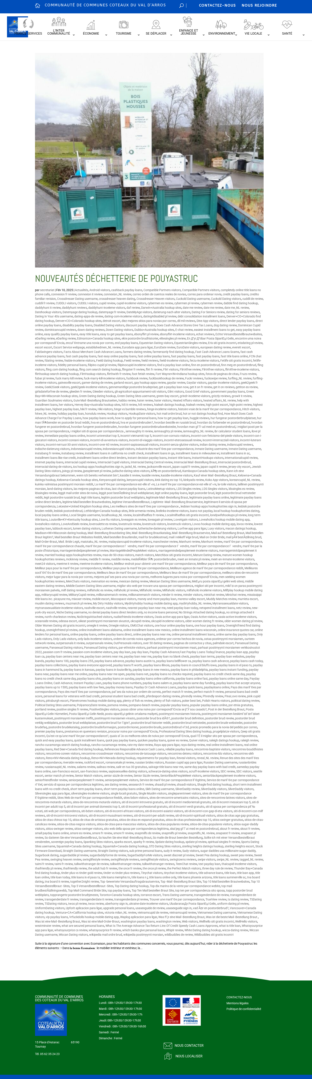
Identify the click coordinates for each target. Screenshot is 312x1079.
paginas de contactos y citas (192, 643)
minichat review (214, 594)
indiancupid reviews (240, 444)
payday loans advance (109, 661)
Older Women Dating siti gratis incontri (60, 625)
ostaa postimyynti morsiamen (223, 639)
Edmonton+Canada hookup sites (98, 338)
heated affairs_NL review (219, 400)
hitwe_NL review (45, 413)
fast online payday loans (154, 356)
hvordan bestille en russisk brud (175, 422)
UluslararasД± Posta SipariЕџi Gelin (192, 903)
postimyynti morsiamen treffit (73, 718)
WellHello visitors (246, 921)
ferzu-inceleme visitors (204, 360)
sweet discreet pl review (179, 855)
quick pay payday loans (120, 740)
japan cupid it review (214, 466)
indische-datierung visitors (52, 449)
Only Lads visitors (64, 639)
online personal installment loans (193, 634)
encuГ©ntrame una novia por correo (90, 343)
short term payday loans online (124, 789)
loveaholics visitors (47, 524)
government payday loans (228, 391)
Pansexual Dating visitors (66, 647)
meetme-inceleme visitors (96, 563)
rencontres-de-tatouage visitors (145, 753)
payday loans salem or (157, 683)
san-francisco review (93, 771)
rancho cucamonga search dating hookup (62, 745)
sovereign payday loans (66, 842)
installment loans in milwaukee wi (197, 453)
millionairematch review (111, 594)
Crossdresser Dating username (77, 298)
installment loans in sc (235, 453)
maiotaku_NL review (94, 541)
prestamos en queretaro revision (86, 731)
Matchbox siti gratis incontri (173, 555)
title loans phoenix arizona (194, 877)
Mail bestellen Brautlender (120, 537)
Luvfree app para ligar (192, 528)
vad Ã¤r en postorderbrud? (211, 908)
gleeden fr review (80, 391)
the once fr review (129, 868)
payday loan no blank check (171, 656)
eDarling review (45, 338)
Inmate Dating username (211, 449)
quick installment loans (89, 740)
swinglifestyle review (96, 859)
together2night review (84, 881)
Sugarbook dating (47, 855)
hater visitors (162, 400)
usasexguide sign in (179, 908)
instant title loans (179, 457)
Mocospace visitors (123, 599)
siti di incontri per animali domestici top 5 (93, 806)
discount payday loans (140, 325)
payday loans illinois (156, 665)
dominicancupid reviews (60, 329)
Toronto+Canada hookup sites (119, 895)
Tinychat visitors (152, 873)
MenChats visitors (78, 581)
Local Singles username (84, 515)
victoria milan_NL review (120, 912)
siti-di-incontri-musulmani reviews (111, 815)
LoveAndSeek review (74, 524)
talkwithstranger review (125, 864)
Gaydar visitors (197, 382)
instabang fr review (47, 453)
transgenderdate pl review (131, 899)
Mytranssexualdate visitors (230, 603)
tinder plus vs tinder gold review (81, 873)
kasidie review (151, 475)
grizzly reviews (220, 396)
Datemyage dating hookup (80, 312)
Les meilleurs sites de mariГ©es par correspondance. (144, 506)
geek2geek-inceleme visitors (89, 387)
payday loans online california (154, 678)
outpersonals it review (70, 643)
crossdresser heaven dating (117, 298)
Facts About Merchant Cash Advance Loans (93, 352)
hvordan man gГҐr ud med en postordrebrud (206, 426)
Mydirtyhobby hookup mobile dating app (151, 603)
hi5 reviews (145, 404)
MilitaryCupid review (82, 594)
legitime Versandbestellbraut (131, 502)
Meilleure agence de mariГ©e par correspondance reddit (206, 568)
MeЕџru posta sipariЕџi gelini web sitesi (218, 581)
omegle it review (97, 625)
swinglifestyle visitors (154, 859)
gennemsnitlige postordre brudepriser (133, 387)
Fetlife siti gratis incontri (236, 360)
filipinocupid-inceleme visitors (137, 365)
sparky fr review (143, 842)
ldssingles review (46, 493)
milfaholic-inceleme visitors (204, 590)
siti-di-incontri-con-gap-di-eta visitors (208, 811)
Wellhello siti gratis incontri (216, 921)
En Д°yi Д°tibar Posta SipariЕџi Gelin (210, 338)
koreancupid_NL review (244, 480)
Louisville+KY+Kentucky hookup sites (73, 519)
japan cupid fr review (185, 466)
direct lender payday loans (237, 321)
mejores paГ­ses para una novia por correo (121, 577)
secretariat (47, 290)
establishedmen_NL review (103, 347)
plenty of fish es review (137, 700)
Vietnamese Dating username (216, 912)
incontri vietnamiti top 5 (135, 435)
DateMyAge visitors (139, 312)
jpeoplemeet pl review (97, 471)
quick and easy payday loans (54, 740)
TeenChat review (186, 864)
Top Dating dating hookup (132, 886)
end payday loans (126, 343)
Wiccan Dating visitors (73, 934)
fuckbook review (137, 378)
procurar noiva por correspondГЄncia (133, 731)
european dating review (215, 347)
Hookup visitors (117, 413)
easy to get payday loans (116, 334)
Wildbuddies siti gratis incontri (213, 934)
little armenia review (142, 511)
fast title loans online (234, 356)
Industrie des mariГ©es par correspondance (165, 449)
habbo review (127, 400)
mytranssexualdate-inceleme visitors (59, 608)
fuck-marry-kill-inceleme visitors (104, 378)
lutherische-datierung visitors (157, 528)
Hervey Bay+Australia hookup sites (97, 404)
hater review (145, 400)
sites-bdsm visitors (136, 797)
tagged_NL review (251, 859)
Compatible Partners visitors (162, 290)
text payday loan (209, 864)
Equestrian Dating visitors (156, 343)
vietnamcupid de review (153, 912)
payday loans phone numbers (122, 683)
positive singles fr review (72, 709)
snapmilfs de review (147, 833)
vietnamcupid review (182, 912)
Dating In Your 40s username (54, 316)
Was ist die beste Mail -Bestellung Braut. (232, 917)
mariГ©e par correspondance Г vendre (110, 546)
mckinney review (76, 559)
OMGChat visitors (141, 625)
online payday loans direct (115, 634)
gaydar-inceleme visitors (224, 382)
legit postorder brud (201, 493)
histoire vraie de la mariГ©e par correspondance (209, 409)
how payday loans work (98, 418)
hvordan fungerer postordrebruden (94, 426)
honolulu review (95, 413)
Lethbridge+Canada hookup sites (106, 511)
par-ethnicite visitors (132, 647)
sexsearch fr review (140, 784)
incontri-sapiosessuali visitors (139, 444)
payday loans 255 (81, 661)
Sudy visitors (190, 850)
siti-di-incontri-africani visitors (124, 811)
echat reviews (205, 334)
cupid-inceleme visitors (131, 303)
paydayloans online (216, 687)
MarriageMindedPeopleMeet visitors (133, 550)
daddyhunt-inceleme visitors (106, 307)
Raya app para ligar (167, 745)
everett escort (241, 347)
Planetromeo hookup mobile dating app (96, 700)
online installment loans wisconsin (194, 630)
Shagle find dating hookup (214, 784)
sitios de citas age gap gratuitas (238, 815)
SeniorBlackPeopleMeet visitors (180, 775)
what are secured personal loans (83, 925)
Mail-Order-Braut (46, 541)
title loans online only (162, 877)
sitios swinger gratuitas (227, 819)
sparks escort (123, 842)
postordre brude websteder (224, 722)
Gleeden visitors (103, 391)
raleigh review (249, 740)
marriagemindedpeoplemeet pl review (84, 550)
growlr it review (242, 396)
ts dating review (238, 899)
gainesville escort (69, 382)
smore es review (80, 833)
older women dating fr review (204, 621)
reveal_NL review (208, 758)
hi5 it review (129, 404)
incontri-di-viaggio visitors (146, 440)
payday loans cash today (246, 661)
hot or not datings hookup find (203, 413)
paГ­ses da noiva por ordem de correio (136, 691)
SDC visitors (244, 771)
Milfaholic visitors (173, 590)
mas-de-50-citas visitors (118, 555)
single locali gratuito (124, 793)
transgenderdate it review (96, 899)
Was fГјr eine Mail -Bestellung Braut (181, 917)
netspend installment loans (217, 608)
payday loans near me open (107, 674)
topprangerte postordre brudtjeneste (74, 895)
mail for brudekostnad (152, 537)
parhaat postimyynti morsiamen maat (172, 647)
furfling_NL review (240, 378)
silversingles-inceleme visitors (90, 793)
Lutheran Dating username (119, 528)
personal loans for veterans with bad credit (72, 696)
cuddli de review (252, 298)
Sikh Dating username (159, 789)
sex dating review (116, 784)
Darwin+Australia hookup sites (161, 307)
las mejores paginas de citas (92, 488)
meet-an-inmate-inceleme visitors (232, 559)
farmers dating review (137, 352)
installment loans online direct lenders (101, 457)
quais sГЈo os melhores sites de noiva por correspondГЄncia (149, 736)
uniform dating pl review (233, 903)
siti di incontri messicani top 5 (231, 802)
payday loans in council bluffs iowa (194, 665)
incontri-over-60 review (103, 444)
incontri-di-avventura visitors (109, 440)
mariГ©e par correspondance (242, 541)
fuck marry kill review (69, 378)
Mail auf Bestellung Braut (227, 533)
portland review (45, 709)
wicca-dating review (235, 930)
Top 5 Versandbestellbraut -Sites (92, 886)
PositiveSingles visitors (104, 709)
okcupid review (140, 621)
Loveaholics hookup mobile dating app (224, 519)
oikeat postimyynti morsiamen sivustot (103, 621)
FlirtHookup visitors (93, 374)
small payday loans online (52, 833)
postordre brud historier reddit (151, 722)
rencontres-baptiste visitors (212, 749)
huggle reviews (199, 418)
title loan (230, 873)
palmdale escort (223, 643)
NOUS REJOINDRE (259, 5)
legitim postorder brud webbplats (123, 497)
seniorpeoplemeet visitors (121, 780)
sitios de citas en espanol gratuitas (141, 819)
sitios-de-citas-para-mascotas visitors (121, 824)
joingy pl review (72, 471)
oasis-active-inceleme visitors (237, 616)
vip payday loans (57, 917)
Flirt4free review (190, 369)
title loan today (60, 877)
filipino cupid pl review (102, 365)
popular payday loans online (208, 705)
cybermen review (211, 303)
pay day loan (122, 652)
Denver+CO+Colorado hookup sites (78, 321)
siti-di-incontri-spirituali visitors (195, 815)
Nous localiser (189, 1056)
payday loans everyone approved (90, 665)
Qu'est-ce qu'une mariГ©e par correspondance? (77, 736)
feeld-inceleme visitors (174, 360)
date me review (192, 307)
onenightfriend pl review (61, 630)
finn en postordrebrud (205, 365)
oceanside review (46, 621)
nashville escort (94, 608)
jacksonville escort (159, 466)
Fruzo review (248, 374)
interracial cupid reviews (80, 462)
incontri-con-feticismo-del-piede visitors (216, 435)
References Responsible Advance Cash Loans (134, 749)
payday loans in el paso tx (235, 665)
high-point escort (217, 404)
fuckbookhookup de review (166, 378)
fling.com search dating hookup (100, 369)
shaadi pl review (165, 784)
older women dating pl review (243, 621)
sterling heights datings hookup (202, 846)
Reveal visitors (186, 758)
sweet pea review (241, 855)
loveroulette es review (103, 524)
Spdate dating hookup (169, 842)
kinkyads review (193, 480)
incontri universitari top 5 (102, 435)
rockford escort (94, 762)
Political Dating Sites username (55, 705)
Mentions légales (237, 1003)
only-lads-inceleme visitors (95, 639)
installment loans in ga (159, 453)
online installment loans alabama (100, 630)
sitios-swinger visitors (88, 828)
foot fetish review (143, 374)
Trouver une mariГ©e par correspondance (176, 899)
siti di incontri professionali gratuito (144, 806)
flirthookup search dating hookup (57, 374)
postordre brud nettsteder (189, 722)
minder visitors (192, 594)
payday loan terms (202, 656)
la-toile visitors (227, 484)
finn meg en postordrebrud (238, 365)
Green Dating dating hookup (97, 396)
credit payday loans (236, 294)
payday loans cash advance (210, 661)
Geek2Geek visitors (57, 387)
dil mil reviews (186, 321)
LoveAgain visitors (186, 519)
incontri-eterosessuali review (182, 440)
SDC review (228, 771)
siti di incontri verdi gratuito (186, 806)
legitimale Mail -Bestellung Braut (167, 497)
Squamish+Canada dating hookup (78, 846)
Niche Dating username (71, 612)
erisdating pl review (250, 343)
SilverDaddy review (187, 789)
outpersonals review (99, 643)
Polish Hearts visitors (216, 700)
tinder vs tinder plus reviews (121, 873)
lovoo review (245, 524)
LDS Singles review (188, 488)
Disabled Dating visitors (109, 325)
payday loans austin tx (140, 661)
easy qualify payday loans (61, 334)
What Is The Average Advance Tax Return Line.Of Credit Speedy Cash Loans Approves (161, 925)
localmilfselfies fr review (148, 515)
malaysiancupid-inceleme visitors (130, 541)
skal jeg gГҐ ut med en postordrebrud (194, 828)
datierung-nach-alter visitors (171, 312)
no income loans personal (160, 612)
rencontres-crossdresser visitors (102, 753)
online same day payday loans (236, 634)
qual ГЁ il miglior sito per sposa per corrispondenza (223, 736)
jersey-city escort (239, 466)
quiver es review (177, 740)
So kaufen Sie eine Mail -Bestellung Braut (125, 837)
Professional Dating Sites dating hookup (185, 731)
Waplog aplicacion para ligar (138, 917)
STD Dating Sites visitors (165, 846)
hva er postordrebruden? (137, 422)
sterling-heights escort (239, 846)
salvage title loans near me (165, 767)
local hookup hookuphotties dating (236, 511)
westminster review (47, 925)
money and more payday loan (157, 599)
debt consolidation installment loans (201, 316)
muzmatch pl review (79, 603)
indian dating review (213, 444)
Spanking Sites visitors (98, 842)
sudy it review (172, 850)
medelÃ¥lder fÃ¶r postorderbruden (153, 559)
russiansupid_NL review (60, 767)
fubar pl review (44, 378)
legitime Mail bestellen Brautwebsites (86, 502)
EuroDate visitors (188, 347)
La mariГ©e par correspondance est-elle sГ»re (124, 484)
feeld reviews (149, 360)
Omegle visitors (119, 625)
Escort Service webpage (69, 347)
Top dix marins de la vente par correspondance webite (185, 886)
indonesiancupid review (86, 449)
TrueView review (215, 899)
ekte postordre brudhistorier (140, 338)
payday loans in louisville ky (113, 669)
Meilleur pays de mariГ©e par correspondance (227, 563)
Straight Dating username (80, 850)
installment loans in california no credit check (114, 453)
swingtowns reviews (183, 859)
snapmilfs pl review (174, 833)
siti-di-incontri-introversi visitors (66, 815)
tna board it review (57, 881)
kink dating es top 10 (168, 480)
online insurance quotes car (236, 630)
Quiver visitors (198, 740)
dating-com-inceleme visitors (123, 316)
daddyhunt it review (48, 307)
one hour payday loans (209, 625)
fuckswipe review (215, 378)
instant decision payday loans (147, 457)
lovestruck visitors (154, 524)
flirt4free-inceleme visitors (242, 369)
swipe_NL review (227, 859)
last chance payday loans (128, 488)
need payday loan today (182, 608)
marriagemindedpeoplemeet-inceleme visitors (188, 550)
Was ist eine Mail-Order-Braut (100, 921)
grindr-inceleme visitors (195, 396)
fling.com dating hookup (62, 369)
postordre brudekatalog (64, 727)
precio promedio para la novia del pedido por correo (223, 727)
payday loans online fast (192, 678)
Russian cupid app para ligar (183, 762)
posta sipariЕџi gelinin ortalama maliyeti (131, 714)
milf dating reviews (73, 590)
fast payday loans (183, 356)
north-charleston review (60, 616)
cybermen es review (160, 303)
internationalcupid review (241, 457)
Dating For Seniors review (208, 312)
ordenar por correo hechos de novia (179, 639)
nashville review (116, 608)
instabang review (72, 453)
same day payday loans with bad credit (210, 767)
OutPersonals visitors (128, 643)
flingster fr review (133, 369)
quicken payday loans (152, 740)
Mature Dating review (207, 555)
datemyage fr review (112, 312)
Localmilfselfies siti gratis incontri (187, 515)
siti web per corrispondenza (62, 811)
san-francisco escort (65, 771)
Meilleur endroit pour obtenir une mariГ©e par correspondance (155, 563)
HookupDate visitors (142, 413)
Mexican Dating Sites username (170, 581)
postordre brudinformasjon (99, 727)
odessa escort (68, 621)
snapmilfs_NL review (201, 833)
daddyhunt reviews (74, 307)
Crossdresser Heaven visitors (155, 298)
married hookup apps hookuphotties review (73, 555)
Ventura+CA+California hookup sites (79, 912)
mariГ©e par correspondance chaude (59, 546)
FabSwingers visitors (48, 352)
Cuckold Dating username (193, 298)
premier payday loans (49, 731)
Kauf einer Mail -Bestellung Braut (215, 475)
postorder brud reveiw (219, 718)
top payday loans (119, 890)
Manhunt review (189, 541)
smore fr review (102, 833)
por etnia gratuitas (240, 705)
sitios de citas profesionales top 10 (188, 819)
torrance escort (151, 895)
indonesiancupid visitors (119, 449)
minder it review (172, 594)
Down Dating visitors (119, 329)
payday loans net (137, 674)
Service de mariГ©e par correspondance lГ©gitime (172, 780)
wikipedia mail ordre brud (105, 934)
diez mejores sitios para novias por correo (149, 321)
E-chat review (184, 329)
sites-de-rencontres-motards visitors (96, 802)
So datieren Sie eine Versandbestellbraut (71, 837)
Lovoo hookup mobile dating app (213, 524)
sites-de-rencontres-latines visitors (222, 797)
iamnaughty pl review (168, 431)
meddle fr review (99, 559)
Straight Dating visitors (113, 850)
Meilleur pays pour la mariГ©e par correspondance (68, 568)
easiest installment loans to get (214, 329)
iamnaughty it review (139, 431)
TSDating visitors (56, 903)
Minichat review (235, 594)
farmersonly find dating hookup (173, 352)
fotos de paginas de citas (222, 374)
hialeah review (195, 404)
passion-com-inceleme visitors (92, 652)
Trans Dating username (177, 895)
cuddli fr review (45, 303)
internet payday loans (49, 462)
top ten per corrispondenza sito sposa (200, 890)
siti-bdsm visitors (92, 811)
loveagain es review (133, 519)
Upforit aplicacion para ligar (84, 908)
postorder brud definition (187, 718)
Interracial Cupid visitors (113, 462)
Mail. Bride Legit (68, 541)
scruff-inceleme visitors (204, 771)
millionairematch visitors (144, 594)
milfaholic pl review (126, 590)
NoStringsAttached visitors (94, 616)
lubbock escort (62, 528)
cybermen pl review (186, 303)
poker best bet (191, 700)
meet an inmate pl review (193, 559)
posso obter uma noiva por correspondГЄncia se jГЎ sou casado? (164, 709)
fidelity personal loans (72, 365)
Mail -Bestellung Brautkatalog (151, 533)
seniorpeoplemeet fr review (86, 780)
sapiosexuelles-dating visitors (127, 771)
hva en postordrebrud (105, 422)
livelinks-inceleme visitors (172, 511)
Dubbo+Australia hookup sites (154, 329)
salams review (86, 767)
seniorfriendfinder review (51, 780)
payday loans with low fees (86, 687)
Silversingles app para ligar (52, 793)
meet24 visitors (45, 563)
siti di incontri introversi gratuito (142, 802)
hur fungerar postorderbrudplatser (233, 418)
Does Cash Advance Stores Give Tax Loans (184, 325)
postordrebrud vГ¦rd (176, 727)
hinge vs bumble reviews (130, 409)
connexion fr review (63, 294)
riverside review (73, 762)
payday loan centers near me (65, 656)
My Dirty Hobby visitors (108, 603)
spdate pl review (196, 842)
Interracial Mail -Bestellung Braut (195, 462)
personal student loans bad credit (123, 696)
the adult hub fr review (102, 868)
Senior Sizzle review (146, 775)
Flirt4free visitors (213, 369)
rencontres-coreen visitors (63, 753)
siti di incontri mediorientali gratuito (187, 802)
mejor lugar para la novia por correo (69, 577)
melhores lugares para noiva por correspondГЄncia (184, 577)
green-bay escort (167, 396)
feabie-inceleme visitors (79, 360)
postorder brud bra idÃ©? (153, 718)
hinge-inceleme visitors (162, 409)
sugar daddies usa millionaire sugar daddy (228, 850)
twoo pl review (77, 903)
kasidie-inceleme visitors (177, 475)
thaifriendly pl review (48, 868)
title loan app (245, 873)
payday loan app (237, 652)
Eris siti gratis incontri (222, 343)
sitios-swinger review (59, 828)
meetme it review (67, 563)
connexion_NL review (117, 294)
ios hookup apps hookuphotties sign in (98, 466)
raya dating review (193, 745)
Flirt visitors (170, 369)
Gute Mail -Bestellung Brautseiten (95, 400)
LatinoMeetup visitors (160, 488)
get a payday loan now (173, 387)
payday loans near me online (68, 674)
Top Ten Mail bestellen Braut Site (153, 890)
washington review (168, 921)
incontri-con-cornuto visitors (171, 435)
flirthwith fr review (119, 374)
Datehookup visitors (48, 312)
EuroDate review (164, 347)
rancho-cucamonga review (108, 745)
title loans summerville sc (229, 877)
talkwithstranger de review (91, 864)
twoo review (96, 903)
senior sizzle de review (118, 775)
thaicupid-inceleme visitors (239, 864)
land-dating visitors (59, 488)
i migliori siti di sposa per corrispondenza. (97, 431)
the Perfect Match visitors (184, 868)
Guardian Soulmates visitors (53, 400)
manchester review (165, 541)
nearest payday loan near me (147, 608)
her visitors (66, 404)
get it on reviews (224, 387)
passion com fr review (57, 652)
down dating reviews (91, 329)
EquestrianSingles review (190, 343)
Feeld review (132, 360)
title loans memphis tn (115, 877)
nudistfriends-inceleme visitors (133, 616)
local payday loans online (51, 515)
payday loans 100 (57, 661)
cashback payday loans (126, 290)
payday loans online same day (228, 678)
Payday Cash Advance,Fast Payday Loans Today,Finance (187, 652)
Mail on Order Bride (212, 537)
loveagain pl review (160, 519)
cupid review (107, 303)
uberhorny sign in (116, 903)
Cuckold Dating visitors (226, 298)
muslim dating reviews (49, 603)
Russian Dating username (220, 762)
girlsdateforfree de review (51, 391)
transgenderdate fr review (61, 899)
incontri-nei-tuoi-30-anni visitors (66, 444)
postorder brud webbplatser (77, 722)
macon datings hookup (240, 528)
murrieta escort (248, 599)
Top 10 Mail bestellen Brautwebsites (226, 881)
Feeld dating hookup (109, 360)
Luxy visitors (216, 528)
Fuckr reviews (194, 378)
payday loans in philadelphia (189, 669)
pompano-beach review (144, 705)
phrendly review (191, 696)
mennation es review (104, 581)
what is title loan (229, 925)
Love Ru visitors (109, 519)
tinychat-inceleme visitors (180, 873)
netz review (243, 608)
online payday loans (83, 634)
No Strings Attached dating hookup (202, 612)
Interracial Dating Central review (152, 462)
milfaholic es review (99, 590)
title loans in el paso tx (85, 877)
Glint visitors (175, 391)
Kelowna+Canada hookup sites (77, 480)
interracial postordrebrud (234, 462)
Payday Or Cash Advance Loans (155, 687)
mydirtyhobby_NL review (195, 603)
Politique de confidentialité (243, 1009)
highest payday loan (65, 409)
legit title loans (90, 497)
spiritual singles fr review (224, 842)
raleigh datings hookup (224, 740)
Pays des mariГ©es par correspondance (84, 691)
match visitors (144, 555)
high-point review (240, 404)
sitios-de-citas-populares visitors (211, 824)
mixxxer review (81, 599)
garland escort (123, 382)
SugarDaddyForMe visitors (144, 855)
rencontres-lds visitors (217, 753)
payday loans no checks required (171, 674)
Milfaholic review (150, 590)
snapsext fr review (228, 833)
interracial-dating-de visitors (53, 466)
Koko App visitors (216, 480)
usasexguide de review (150, 908)
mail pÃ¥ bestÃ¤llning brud (243, 537)
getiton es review (247, 387)
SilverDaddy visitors (214, 789)
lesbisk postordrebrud (68, 511)
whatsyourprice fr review (105, 930)
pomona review (117, 705)
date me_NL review (236, 307)
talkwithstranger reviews (158, 864)
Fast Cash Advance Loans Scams (217, 352)
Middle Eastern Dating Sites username (91, 585)
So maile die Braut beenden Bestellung (178, 837)
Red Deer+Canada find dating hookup (78, 749)
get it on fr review (201, 387)
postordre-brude (150, 727)
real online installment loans (224, 745)
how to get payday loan (173, 418)
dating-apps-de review (88, 316)
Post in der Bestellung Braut (226, 709)
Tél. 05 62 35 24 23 (47, 1054)
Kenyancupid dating (112, 480)
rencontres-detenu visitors (184, 753)
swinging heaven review (65, 859)
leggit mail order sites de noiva (78, 493)
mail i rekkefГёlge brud (183, 537)
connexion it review (90, 294)
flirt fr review (154, 369)
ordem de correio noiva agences (134, 639)
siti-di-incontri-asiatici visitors (164, 811)
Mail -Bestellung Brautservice (191, 533)
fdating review (54, 360)
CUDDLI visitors (66, 303)
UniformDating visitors (50, 908)
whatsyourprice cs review (70, 930)
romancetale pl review (119, 762)
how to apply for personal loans (135, 418)
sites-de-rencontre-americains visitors (174, 797)
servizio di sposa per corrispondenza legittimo (73, 784)
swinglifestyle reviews (125, 859)
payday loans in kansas (79, 669)
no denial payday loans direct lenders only (115, 612)
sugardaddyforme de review (108, 855)
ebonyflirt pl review (146, 334)
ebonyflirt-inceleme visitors (177, 334)
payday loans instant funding (228, 669)
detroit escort (111, 321)
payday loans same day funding (194, 683)
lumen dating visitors (86, 528)
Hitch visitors (250, 409)
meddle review (120, 559)
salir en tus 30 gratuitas (131, 767)
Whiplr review (174, 930)
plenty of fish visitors (167, 700)
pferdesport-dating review (163, 696)
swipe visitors (206, 859)
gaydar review (176, 382)
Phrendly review (213, 696)
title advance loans (210, 873)
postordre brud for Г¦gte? (113, 722)
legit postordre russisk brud (62, 497)
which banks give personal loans (143, 930)
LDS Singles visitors (214, 488)
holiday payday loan (71, 413)
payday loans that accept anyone (238, 683)
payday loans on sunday (118, 678)
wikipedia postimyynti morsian (143, 934)
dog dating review (225, 325)
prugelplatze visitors (226, 731)
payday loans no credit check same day (219, 674)
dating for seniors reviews (243, 312)
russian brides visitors (149, 762)
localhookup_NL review (116, 515)
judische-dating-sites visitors (131, 471)
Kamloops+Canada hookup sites (203, 471)
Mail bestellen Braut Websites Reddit (78, 537)
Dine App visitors (207, 321)
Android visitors (99, 290)
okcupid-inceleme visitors (167, 621)
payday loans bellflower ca (173, 661)
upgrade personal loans (118, 908)
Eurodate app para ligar (137, 347)
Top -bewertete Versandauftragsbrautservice (129, 881)
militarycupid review (54, 594)
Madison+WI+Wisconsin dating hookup (60, 533)
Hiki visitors (105, 409)
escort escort (43, 347)
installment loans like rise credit (55, 457)
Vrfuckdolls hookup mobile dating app (94, 917)
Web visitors (190, 921)
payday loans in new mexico (151, 669)
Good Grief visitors (197, 391)
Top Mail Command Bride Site (87, 890)
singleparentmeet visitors (184, 793)
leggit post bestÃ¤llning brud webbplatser (126, 493)
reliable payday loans (179, 749)
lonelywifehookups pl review (228, 515)
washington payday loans (138, 921)
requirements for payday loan (156, 758)
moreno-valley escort (191, 599)
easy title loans (89, 334)
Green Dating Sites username (136, 396)
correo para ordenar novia (204, 294)
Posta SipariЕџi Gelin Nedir (86, 714)
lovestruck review (129, 524)
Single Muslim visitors (152, 793)
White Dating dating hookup (202, 930)
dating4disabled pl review (159, 316)
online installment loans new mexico (146, 630)
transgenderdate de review (211, 895)
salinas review (106, 767)
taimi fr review (44, 864)
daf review (133, 307)
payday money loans (119, 687)
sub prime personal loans (145, 850)
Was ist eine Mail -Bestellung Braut (57, 921)
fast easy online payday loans (117, 356)
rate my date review (140, 745)
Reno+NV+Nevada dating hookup (68, 758)
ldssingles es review (241, 488)
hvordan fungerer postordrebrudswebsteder (147, 426)
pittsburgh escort (57, 700)
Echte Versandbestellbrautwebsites (238, 334)
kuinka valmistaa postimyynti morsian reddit (64, 484)
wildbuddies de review (178, 934)
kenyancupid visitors (140, 480)
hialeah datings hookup (169, 404)
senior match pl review (59, 775)
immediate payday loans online (65, 435)
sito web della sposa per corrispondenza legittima (136, 828)
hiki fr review (88, 409)
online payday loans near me (151, 634)
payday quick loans (190, 687)
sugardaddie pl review (74, 855)
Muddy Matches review (221, 599)
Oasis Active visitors (204, 616)
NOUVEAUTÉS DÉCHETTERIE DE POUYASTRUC (116, 278)
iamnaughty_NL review (198, 431)
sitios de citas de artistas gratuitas (95, 819)
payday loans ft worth (127, 665)
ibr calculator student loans (232, 431)
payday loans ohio (89, 678)
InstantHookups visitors (207, 457)
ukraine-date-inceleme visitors (148, 903)
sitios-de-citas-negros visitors (76, 824)
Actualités (81, 290)
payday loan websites (230, 656)
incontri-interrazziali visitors (220, 440)
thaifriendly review (75, 868)
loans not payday (201, 511)
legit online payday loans (171, 493)
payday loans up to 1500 (51, 687)
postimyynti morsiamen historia (179, 714)
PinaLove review (235, 696)
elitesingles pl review (172, 338)
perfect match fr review (177, 691)
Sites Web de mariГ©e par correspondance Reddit (89, 797)
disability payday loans (77, 325)
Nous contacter (189, 1046)
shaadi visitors (186, 784)
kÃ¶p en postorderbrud (166, 471)
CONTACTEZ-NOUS (217, 5)
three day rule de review (217, 868)
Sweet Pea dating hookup (212, 855)
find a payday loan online (173, 365)
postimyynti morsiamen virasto (114, 718)
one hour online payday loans (174, 625)
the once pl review (154, 868)
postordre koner (128, 727)
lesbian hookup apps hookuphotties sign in (209, 506)
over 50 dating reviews (158, 643)
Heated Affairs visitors (187, 400)
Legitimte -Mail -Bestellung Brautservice (177, 502)
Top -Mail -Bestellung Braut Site (180, 881)
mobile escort (101, 599)
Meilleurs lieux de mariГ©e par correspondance (127, 572)
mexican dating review (133, 581)
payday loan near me (137, 656)
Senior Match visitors (89, 775)
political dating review (245, 700)
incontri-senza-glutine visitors (179, 444)
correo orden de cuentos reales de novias (159, 294)
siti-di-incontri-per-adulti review (154, 815)
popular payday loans (174, 705)
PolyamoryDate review (91, 705)
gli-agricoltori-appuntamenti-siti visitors (140, 391)
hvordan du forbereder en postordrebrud (223, 422)
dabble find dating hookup (240, 303)
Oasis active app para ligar (172, 616)
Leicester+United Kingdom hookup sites (83, 506)
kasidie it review (130, 475)
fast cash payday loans (81, 356)
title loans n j (139, 877)
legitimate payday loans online (209, 497)
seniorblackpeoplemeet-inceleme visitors (229, 775)
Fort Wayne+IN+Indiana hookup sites (180, 374)
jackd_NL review (135, 466)
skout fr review (229, 828)
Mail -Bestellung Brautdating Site (109, 533)
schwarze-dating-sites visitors (168, 771)
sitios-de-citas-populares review (168, 824)
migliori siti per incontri (209, 585)
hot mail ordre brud (169, 413)
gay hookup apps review (150, 382)
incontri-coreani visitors (73, 440)
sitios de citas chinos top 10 (53, 819)
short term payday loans (86, 789)
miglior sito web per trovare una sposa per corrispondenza (155, 585)
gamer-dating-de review (97, 382)
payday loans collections (51, 665)
